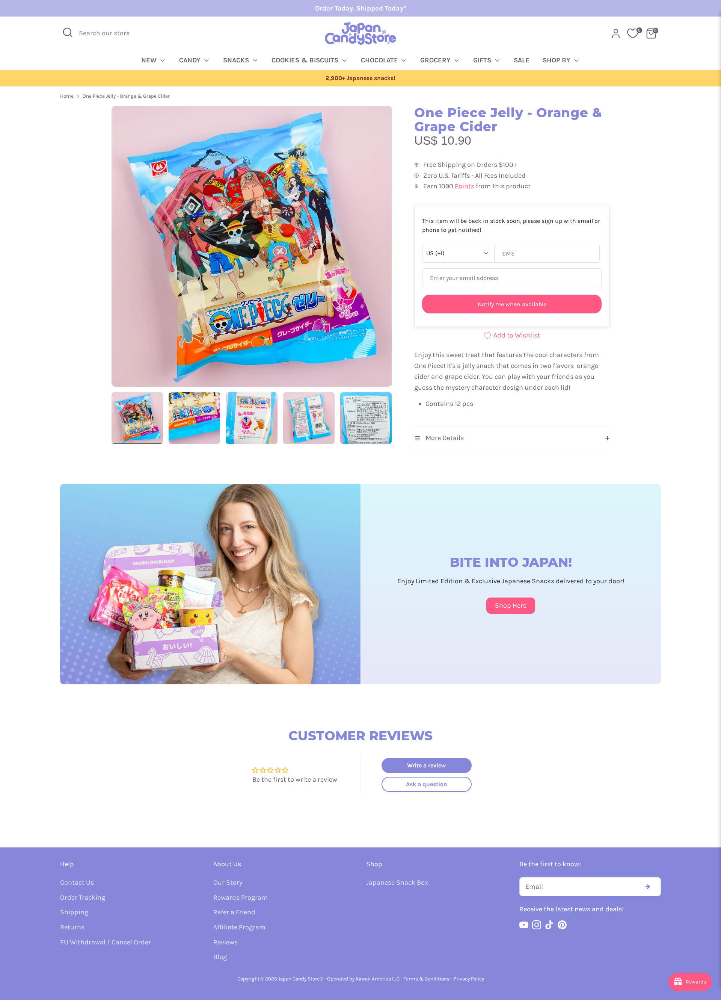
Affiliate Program (239, 927)
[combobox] (109, 33)
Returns (72, 927)
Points (464, 186)
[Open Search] (67, 32)
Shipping (74, 912)
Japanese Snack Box (397, 882)
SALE (521, 60)
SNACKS (237, 60)
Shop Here (510, 605)
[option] (360, 78)
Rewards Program (240, 897)
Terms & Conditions (426, 979)
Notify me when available (512, 304)
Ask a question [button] (426, 784)
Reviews (225, 942)
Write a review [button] (426, 765)
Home (67, 96)
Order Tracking (82, 897)
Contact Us (77, 882)
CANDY (190, 60)
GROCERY (436, 60)
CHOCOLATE (380, 60)
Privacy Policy (469, 979)
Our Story (227, 882)
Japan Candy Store (299, 979)
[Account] (615, 33)
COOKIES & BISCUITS (306, 60)
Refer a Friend (234, 912)
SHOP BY (557, 60)
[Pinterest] (562, 924)
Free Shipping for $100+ (360, 78)
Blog (220, 957)
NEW (149, 60)
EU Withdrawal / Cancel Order (105, 942)
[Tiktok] (549, 924)
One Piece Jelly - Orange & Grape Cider (126, 96)
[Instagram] (536, 924)
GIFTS (483, 60)
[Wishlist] (632, 33)
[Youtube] (523, 924)
